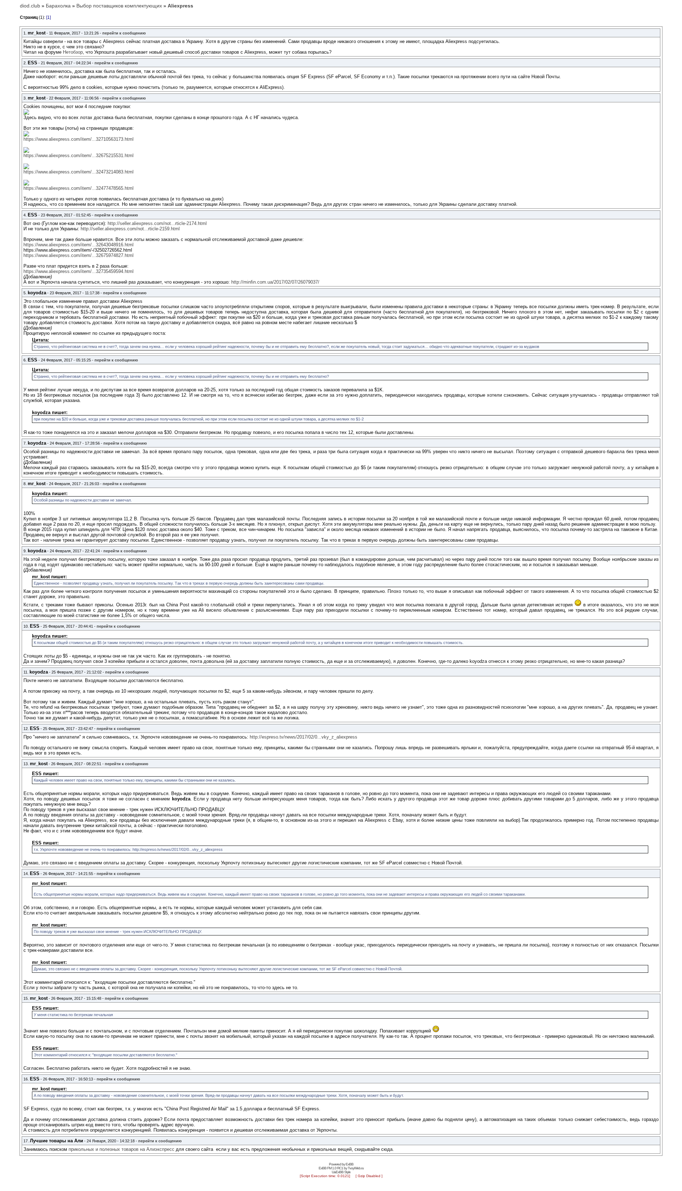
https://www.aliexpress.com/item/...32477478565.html (78, 188)
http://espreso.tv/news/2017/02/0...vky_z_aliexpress (303, 737)
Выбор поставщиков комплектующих (119, 6)
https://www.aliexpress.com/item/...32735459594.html (78, 271)
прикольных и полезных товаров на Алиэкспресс (121, 1149)
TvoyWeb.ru (356, 1168)
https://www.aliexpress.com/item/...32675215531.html (78, 155)
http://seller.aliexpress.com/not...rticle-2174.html (157, 223)
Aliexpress (180, 6)
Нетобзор (73, 52)
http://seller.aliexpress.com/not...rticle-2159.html (130, 228)
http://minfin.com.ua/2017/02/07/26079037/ (275, 282)
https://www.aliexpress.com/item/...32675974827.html (78, 255)
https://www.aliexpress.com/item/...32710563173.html (78, 139)
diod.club (30, 6)
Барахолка (58, 6)
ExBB (349, 1164)
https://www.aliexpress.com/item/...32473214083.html (78, 172)
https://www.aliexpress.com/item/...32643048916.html (78, 244)
